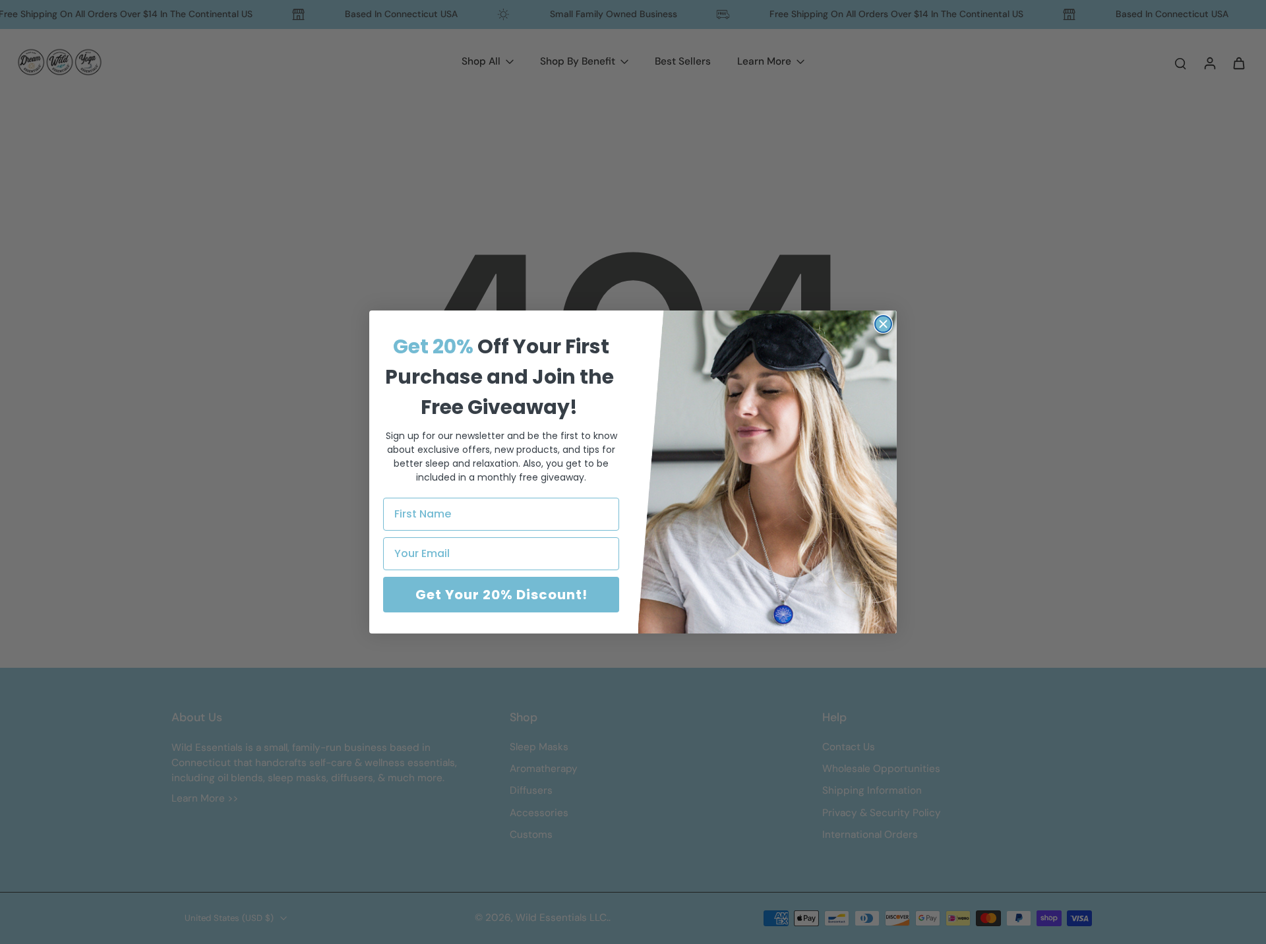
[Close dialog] (883, 324)
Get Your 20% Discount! (501, 594)
